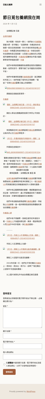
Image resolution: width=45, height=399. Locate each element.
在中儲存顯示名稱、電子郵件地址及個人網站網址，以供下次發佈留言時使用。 (23, 364)
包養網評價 (23, 57)
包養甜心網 (7, 213)
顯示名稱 (7, 331)
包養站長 (31, 130)
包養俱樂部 (26, 77)
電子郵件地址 (9, 342)
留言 (5, 306)
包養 (27, 51)
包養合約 (26, 164)
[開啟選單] (40, 4)
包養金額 (29, 158)
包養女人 (10, 221)
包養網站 (29, 201)
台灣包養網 (7, 36)
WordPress (30, 391)
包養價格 (38, 42)
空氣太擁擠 (7, 5)
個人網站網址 (8, 352)
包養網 (13, 83)
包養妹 (38, 263)
